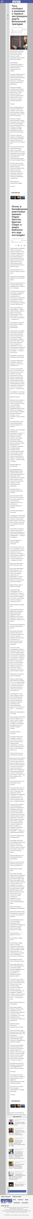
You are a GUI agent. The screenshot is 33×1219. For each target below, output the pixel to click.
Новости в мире (17, 242)
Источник (12, 186)
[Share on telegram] (18, 245)
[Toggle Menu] (2, 1)
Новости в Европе (18, 31)
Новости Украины (17, 32)
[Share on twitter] (21, 245)
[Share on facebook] (16, 245)
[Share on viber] (27, 245)
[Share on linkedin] (24, 245)
